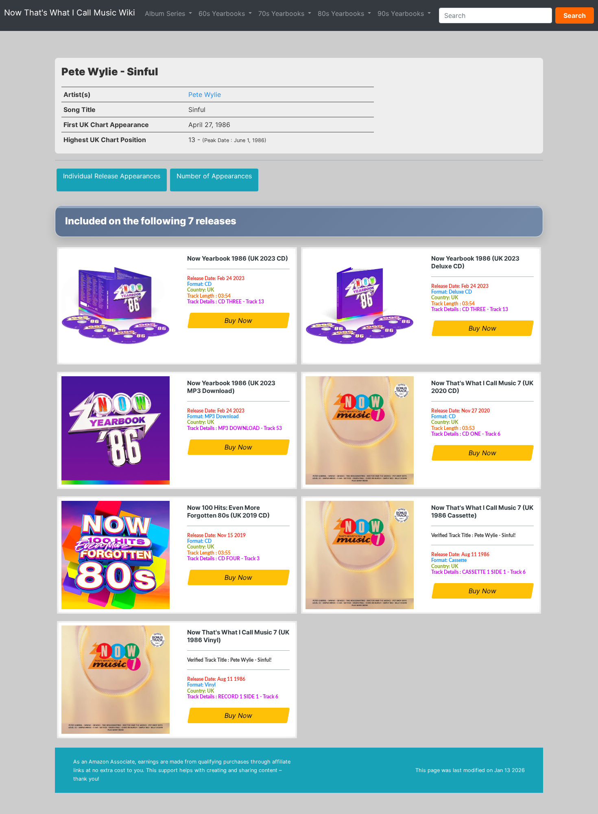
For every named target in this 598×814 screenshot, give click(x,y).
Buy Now (238, 320)
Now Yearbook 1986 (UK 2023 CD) (237, 258)
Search (574, 15)
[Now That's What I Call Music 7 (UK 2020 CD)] (360, 430)
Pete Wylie (204, 94)
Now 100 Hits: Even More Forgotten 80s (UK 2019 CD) (228, 511)
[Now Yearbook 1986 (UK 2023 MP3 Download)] (115, 430)
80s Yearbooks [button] (342, 13)
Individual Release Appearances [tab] (111, 176)
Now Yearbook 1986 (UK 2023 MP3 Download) (231, 387)
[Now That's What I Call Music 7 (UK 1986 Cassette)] (360, 555)
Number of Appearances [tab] (214, 176)
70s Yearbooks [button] (282, 13)
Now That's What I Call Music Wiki (69, 13)
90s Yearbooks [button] (402, 13)
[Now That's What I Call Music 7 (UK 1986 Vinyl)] (115, 679)
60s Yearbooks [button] (223, 13)
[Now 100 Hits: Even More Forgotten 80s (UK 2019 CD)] (115, 555)
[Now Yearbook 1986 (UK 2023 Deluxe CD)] (360, 306)
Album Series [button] (166, 13)
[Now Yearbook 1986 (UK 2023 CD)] (115, 306)
